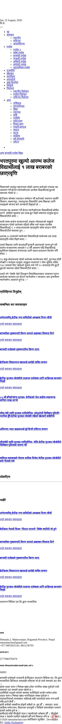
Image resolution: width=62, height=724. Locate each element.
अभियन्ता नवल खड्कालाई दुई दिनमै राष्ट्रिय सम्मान (24, 429)
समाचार (10, 34)
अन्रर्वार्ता (11, 79)
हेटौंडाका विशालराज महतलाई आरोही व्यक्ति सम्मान (23, 362)
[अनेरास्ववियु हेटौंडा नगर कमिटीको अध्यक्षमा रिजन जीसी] (31, 311)
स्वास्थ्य (17, 112)
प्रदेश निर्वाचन (20, 94)
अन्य (9, 100)
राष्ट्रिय (17, 40)
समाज (16, 129)
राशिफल (17, 103)
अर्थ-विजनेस (12, 82)
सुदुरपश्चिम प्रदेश (21, 67)
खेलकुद (10, 73)
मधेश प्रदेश (18, 52)
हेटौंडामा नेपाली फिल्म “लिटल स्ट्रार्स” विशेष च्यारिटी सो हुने (28, 529)
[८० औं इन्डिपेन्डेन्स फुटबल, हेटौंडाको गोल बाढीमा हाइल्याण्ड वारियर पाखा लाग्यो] (31, 390)
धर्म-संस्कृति (18, 138)
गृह (8, 31)
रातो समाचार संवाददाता (11, 323)
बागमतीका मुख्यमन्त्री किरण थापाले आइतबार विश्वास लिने (27, 333)
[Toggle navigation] (1, 27)
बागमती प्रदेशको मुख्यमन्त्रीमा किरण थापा (20, 349)
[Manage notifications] (54, 716)
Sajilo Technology (13, 722)
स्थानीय (17, 37)
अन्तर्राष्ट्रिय (19, 43)
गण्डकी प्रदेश (19, 58)
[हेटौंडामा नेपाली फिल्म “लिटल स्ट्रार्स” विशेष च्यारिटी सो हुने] (31, 522)
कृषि (15, 115)
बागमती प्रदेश (19, 55)
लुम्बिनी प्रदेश (19, 61)
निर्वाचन (10, 88)
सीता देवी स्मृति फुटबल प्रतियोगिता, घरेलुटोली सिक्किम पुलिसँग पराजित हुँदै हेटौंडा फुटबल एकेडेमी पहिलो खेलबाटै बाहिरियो (29, 414)
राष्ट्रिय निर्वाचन (20, 97)
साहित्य (16, 135)
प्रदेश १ (17, 49)
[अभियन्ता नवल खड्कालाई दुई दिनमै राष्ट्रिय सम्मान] (31, 422)
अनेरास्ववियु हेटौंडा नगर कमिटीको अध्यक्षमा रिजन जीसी (26, 317)
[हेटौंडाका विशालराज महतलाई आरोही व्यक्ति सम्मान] (31, 355)
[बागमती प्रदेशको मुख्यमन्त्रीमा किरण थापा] (31, 342)
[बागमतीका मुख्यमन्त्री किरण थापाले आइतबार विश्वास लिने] (31, 326)
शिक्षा (15, 109)
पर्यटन (16, 141)
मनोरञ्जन (17, 121)
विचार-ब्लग (18, 124)
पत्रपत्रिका (18, 106)
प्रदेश (9, 46)
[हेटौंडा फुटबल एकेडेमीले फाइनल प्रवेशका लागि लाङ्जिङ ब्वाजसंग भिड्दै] (31, 371)
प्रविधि (16, 118)
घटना (15, 132)
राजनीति (11, 70)
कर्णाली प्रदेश (19, 64)
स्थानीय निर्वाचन (21, 91)
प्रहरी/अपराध (19, 126)
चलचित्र (11, 76)
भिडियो (10, 85)
